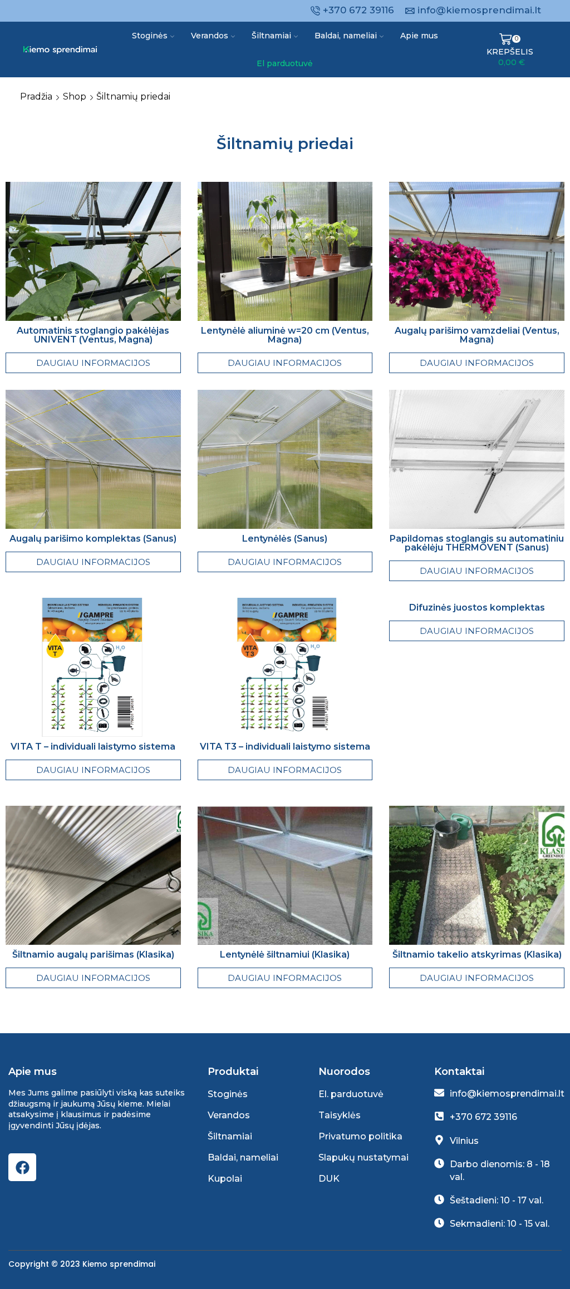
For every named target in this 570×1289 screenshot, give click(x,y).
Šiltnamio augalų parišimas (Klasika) (93, 954)
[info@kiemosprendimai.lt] (439, 1093)
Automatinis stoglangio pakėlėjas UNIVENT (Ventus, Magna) (93, 335)
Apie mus (419, 36)
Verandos (209, 36)
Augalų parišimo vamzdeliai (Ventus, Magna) (477, 335)
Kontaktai (459, 1071)
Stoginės (150, 36)
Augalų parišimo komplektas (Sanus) (92, 538)
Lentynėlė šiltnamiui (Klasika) (285, 954)
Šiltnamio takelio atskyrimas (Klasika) (477, 954)
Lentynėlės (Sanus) (284, 538)
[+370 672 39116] (439, 1116)
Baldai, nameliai (346, 36)
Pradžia (36, 96)
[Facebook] (22, 1167)
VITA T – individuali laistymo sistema (93, 746)
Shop (74, 96)
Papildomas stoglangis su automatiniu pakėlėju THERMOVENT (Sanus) (477, 543)
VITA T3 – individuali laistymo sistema (285, 746)
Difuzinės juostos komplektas (477, 607)
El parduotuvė (285, 63)
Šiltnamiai (271, 36)
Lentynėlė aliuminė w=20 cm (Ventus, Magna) (285, 335)
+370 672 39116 (483, 1117)
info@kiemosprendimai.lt (507, 1093)
